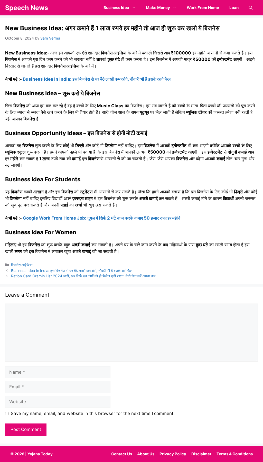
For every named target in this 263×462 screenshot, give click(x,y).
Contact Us (121, 453)
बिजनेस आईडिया (21, 265)
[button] (251, 7)
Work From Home (203, 7)
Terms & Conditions (235, 453)
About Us (145, 453)
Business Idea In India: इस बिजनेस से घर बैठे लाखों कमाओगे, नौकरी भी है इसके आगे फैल (96, 79)
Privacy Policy (172, 453)
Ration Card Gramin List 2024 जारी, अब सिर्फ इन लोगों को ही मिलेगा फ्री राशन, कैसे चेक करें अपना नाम (83, 276)
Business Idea (116, 7)
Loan (234, 7)
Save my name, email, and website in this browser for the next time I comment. (93, 413)
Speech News (26, 8)
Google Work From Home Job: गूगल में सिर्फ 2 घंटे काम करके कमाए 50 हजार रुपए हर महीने (101, 218)
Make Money (158, 7)
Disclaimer (201, 453)
